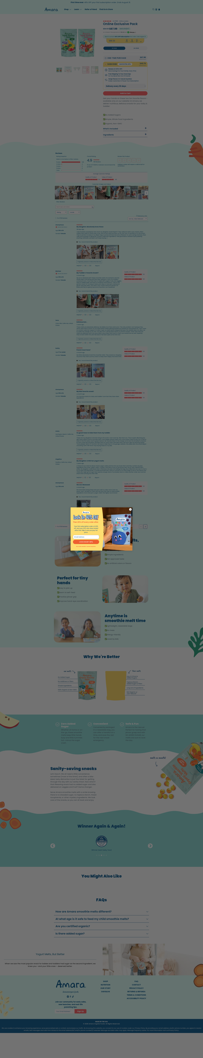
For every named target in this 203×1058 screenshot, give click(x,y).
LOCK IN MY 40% (86, 542)
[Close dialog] (130, 509)
